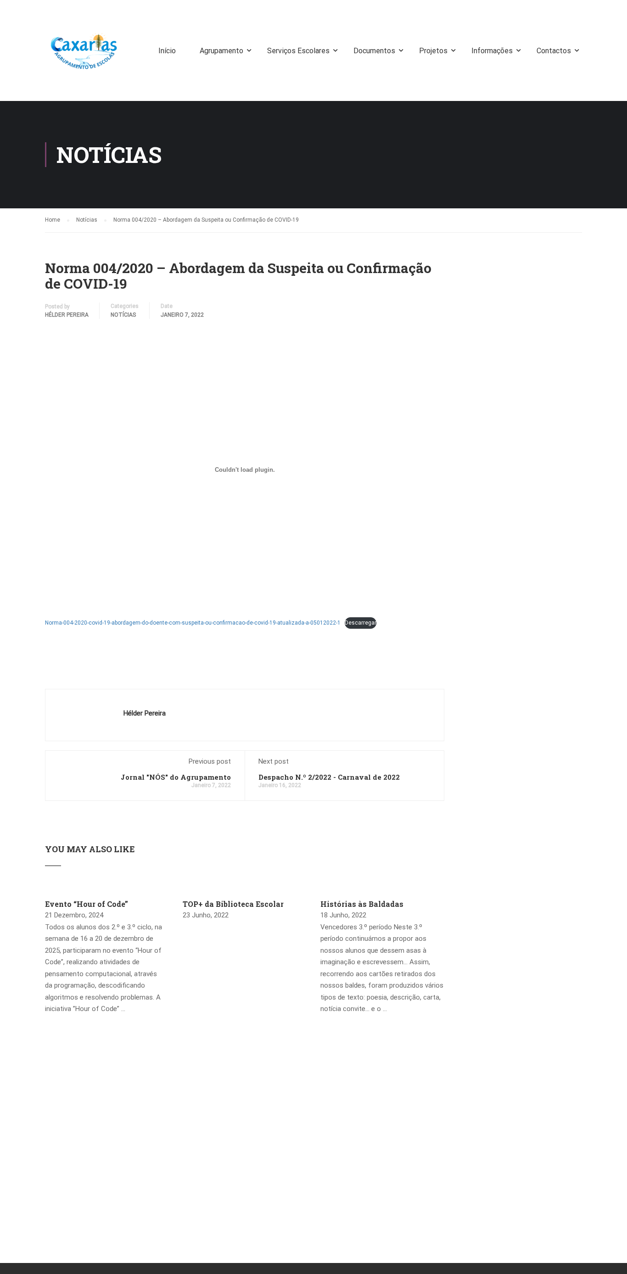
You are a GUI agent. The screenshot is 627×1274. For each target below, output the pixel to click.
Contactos (554, 50)
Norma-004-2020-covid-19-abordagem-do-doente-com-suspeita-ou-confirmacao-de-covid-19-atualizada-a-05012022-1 (193, 623)
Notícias (123, 315)
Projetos (433, 50)
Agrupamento (221, 50)
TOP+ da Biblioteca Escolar (233, 904)
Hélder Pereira (67, 315)
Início (167, 50)
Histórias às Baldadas (361, 904)
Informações (492, 50)
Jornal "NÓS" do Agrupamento (176, 777)
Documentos (374, 50)
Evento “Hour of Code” (86, 904)
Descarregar (360, 623)
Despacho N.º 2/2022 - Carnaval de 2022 (329, 777)
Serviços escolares (298, 50)
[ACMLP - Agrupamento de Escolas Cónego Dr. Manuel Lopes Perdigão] (84, 55)
